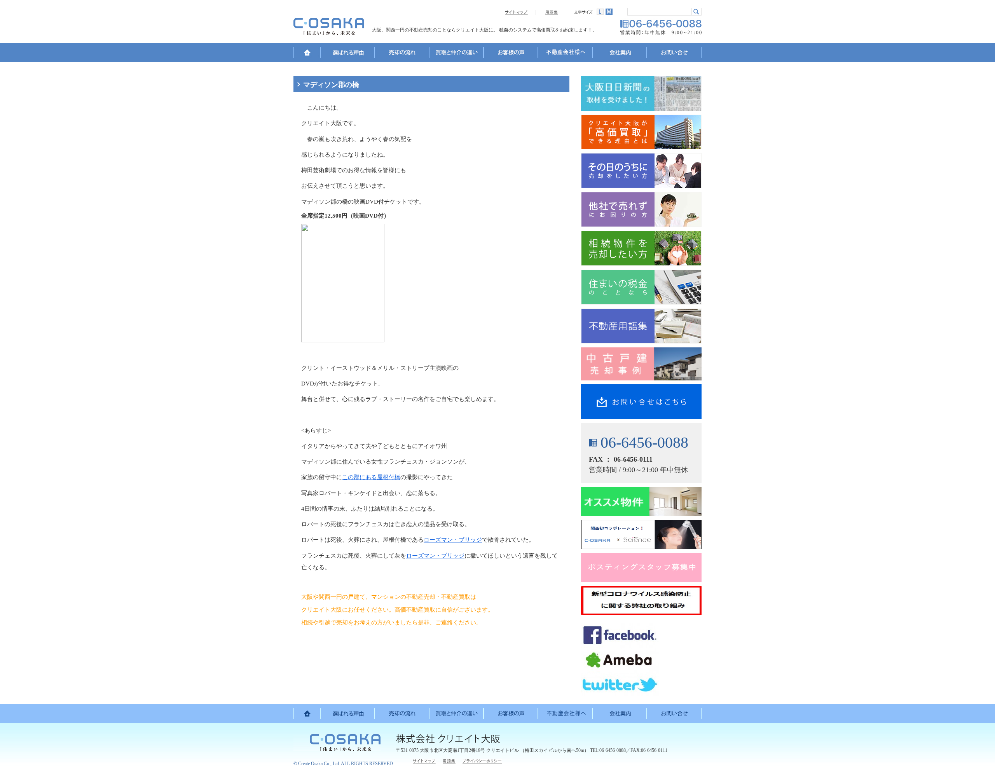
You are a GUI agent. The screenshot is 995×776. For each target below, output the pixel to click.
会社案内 (620, 54)
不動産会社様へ (565, 54)
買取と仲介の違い (456, 54)
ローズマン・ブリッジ (453, 540)
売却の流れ (402, 54)
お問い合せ (674, 54)
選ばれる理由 (348, 54)
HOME (307, 54)
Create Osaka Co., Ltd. (319, 763)
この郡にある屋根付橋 (371, 477)
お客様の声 (511, 54)
